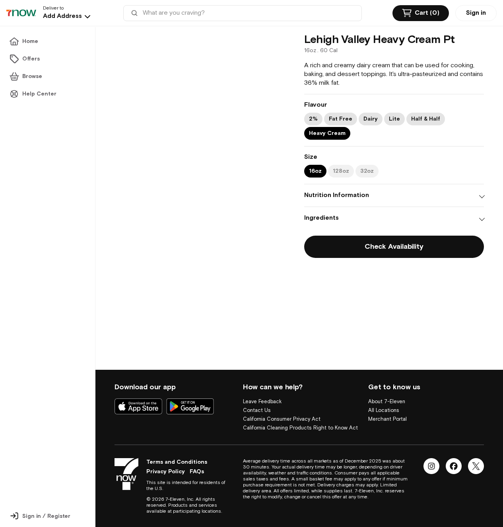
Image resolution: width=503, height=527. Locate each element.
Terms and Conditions (176, 462)
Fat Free (340, 119)
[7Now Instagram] (431, 466)
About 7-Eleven (386, 393)
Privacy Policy (165, 471)
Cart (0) (427, 13)
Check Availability (394, 246)
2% (313, 119)
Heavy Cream (327, 133)
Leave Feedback (262, 393)
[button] (67, 16)
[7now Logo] (126, 474)
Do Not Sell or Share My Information (286, 428)
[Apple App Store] (138, 398)
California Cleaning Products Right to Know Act (300, 419)
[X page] (476, 466)
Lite (394, 119)
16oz (315, 171)
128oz (341, 171)
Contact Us (257, 401)
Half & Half (425, 119)
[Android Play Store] (190, 398)
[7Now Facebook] (454, 466)
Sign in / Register (46, 516)
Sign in (476, 13)
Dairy (370, 119)
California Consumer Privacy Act (281, 410)
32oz (367, 171)
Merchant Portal (387, 410)
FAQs (197, 471)
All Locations (383, 401)
